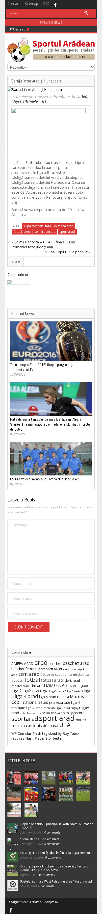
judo (84, 685)
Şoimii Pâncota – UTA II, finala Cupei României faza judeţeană (43, 244)
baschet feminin (24, 668)
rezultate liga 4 (68, 702)
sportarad (24, 719)
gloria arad (72, 680)
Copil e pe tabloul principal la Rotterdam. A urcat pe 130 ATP (56, 826)
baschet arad (76, 663)
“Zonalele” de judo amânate (39, 839)
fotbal (32, 679)
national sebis (35, 702)
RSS (46, 3)
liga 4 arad (26, 696)
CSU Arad (47, 675)
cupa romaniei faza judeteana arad (48, 226)
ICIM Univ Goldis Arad (63, 685)
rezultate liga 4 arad (27, 707)
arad (41, 662)
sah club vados (30, 713)
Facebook (55, 4)
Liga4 (16, 102)
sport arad (67, 232)
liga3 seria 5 (58, 691)
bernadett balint (50, 669)
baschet (55, 663)
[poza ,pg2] (48, 132)
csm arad (28, 674)
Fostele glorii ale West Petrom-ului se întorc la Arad (56, 881)
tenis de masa (45, 725)
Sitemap (31, 3)
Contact (13, 3)
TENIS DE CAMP (21, 726)
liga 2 (16, 691)
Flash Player (35, 738)
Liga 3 (45, 691)
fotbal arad (52, 680)
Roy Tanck (71, 733)
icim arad (37, 685)
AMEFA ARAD (22, 663)
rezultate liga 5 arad (57, 708)
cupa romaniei (66, 674)
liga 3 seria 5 (75, 691)
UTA (65, 725)
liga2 (27, 691)
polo (52, 703)
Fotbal (81, 97)
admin (64, 97)
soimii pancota (44, 232)
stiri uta (81, 720)
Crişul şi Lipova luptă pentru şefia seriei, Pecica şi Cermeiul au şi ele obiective (54, 868)
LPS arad (63, 697)
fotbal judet (22, 232)
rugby (74, 708)
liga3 (35, 691)
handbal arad (20, 686)
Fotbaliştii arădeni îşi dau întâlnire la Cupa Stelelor (55, 853)
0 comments (21, 97)
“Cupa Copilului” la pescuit (66, 251)
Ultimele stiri (34, 102)
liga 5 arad (47, 696)
